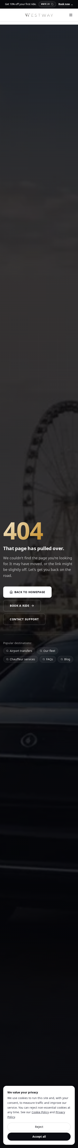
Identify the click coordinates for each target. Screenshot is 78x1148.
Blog (67, 659)
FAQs (49, 659)
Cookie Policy (40, 1112)
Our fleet (49, 651)
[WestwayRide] (39, 15)
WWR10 (45, 4)
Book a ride (19, 605)
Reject (39, 1127)
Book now (65, 4)
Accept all (39, 1136)
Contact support (24, 619)
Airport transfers (21, 651)
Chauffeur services (22, 659)
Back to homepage (29, 592)
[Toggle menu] (71, 15)
